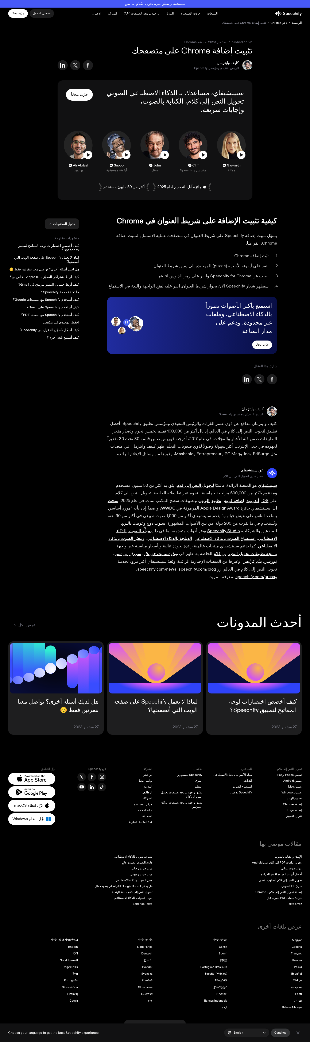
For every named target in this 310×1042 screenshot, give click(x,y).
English (73, 947)
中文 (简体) (220, 940)
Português (71, 980)
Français (296, 953)
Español (296, 973)
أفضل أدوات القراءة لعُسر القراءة (281, 874)
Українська (71, 967)
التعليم (198, 786)
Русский (147, 967)
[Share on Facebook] (88, 65)
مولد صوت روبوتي (141, 874)
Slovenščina (70, 987)
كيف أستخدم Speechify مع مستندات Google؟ (46, 300)
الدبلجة (247, 780)
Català (74, 1000)
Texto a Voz (294, 904)
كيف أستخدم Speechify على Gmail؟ (53, 307)
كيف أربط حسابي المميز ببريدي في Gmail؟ (48, 284)
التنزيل (170, 13)
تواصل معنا (145, 780)
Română (147, 980)
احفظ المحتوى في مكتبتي (61, 322)
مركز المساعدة (143, 804)
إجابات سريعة (222, 110)
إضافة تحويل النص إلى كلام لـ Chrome (278, 892)
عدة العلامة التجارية (140, 822)
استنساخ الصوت (242, 786)
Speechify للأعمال (240, 792)
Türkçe (297, 980)
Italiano (297, 960)
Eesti (298, 994)
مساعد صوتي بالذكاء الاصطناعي (133, 856)
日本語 (222, 960)
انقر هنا (253, 243)
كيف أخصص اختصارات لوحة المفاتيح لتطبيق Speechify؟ (48, 248)
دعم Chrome (279, 23)
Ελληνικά (146, 994)
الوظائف (147, 792)
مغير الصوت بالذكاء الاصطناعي (133, 880)
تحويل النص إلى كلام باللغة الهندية (132, 892)
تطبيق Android (292, 780)
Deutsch (146, 953)
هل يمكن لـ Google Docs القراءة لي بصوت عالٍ (123, 886)
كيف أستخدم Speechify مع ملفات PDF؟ (50, 315)
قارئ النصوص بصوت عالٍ (137, 862)
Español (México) (216, 973)
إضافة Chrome (292, 804)
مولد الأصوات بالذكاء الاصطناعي (232, 775)
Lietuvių (72, 994)
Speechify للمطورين (189, 775)
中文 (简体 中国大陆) (64, 940)
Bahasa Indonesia (215, 1000)
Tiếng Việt (221, 980)
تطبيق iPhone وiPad (289, 775)
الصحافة (147, 816)
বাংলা (150, 1000)
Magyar (297, 940)
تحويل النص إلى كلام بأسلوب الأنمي (280, 880)
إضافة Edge (294, 810)
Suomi (223, 953)
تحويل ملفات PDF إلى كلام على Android (277, 862)
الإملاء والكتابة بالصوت (288, 856)
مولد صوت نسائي (291, 868)
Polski (298, 967)
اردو (224, 1007)
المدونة (148, 786)
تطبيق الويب (294, 798)
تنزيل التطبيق (294, 816)
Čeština (297, 947)
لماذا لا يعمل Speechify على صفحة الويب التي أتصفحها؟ (46, 260)
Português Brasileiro (213, 967)
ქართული (220, 987)
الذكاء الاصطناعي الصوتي (142, 93)
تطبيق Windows (292, 792)
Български (295, 987)
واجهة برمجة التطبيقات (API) (141, 13)
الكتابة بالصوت (162, 101)
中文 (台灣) (145, 940)
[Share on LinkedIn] (63, 65)
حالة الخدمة (145, 810)
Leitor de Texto (142, 904)
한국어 (148, 960)
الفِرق (198, 780)
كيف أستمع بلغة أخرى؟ (63, 337)
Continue (280, 1032)
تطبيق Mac (295, 786)
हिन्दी (75, 953)
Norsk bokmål (69, 960)
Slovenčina (145, 987)
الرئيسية (297, 23)
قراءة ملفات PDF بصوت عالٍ (284, 898)
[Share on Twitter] (75, 65)
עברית (298, 1000)
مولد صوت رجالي (141, 868)
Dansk (223, 947)
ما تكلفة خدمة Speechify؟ (60, 292)
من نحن (147, 775)
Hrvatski (221, 994)
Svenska (146, 973)
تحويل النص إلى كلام (215, 101)
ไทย (75, 973)
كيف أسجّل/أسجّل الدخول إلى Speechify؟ (49, 330)
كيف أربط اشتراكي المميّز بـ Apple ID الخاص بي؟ (44, 277)
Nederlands (144, 947)
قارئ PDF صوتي (291, 886)
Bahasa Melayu (292, 1007)
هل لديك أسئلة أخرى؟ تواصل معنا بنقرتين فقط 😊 (44, 269)
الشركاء (147, 798)
